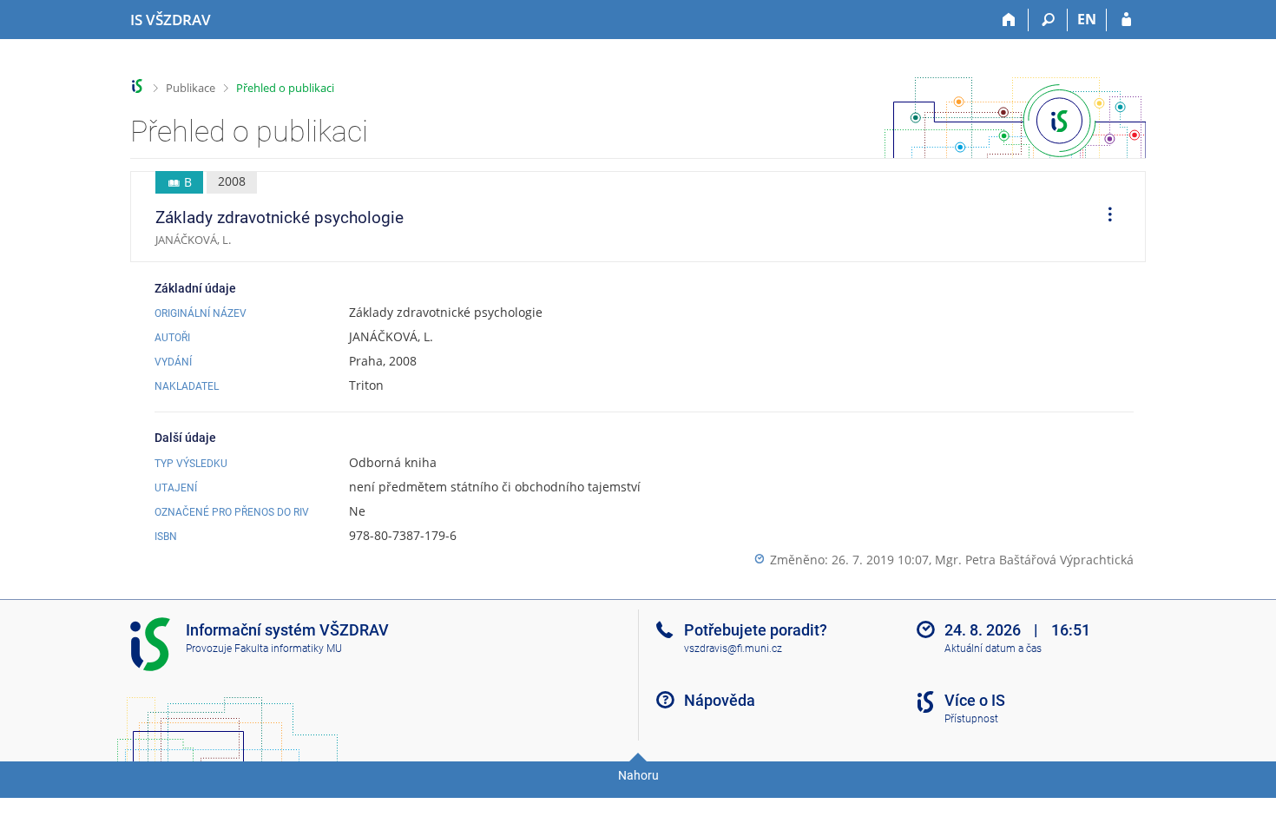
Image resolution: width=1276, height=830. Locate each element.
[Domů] (1009, 20)
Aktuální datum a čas (993, 648)
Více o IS (974, 700)
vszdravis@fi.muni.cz (733, 648)
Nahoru (638, 775)
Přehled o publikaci (285, 88)
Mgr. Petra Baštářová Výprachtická (1034, 559)
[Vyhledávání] (1048, 20)
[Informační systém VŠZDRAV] (137, 86)
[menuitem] (1104, 217)
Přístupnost (971, 719)
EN (1086, 19)
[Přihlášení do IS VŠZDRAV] (1126, 20)
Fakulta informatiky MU (288, 648)
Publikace (190, 88)
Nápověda (719, 700)
